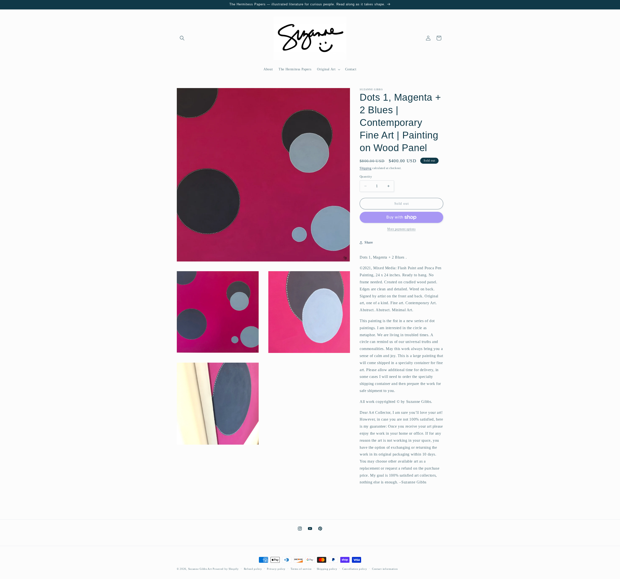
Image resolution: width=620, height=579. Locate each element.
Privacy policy (276, 568)
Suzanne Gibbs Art (200, 568)
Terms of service (301, 568)
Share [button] (368, 242)
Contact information (385, 568)
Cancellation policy (354, 568)
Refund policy (253, 568)
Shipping (366, 168)
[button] (182, 38)
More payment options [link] (401, 229)
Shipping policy (327, 568)
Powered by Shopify (226, 568)
